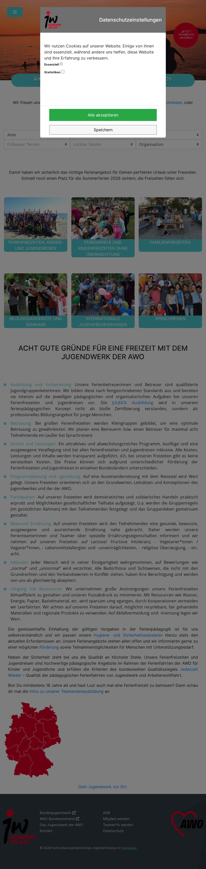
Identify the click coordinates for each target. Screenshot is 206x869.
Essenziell (52, 64)
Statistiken (52, 72)
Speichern (103, 129)
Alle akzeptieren (103, 114)
